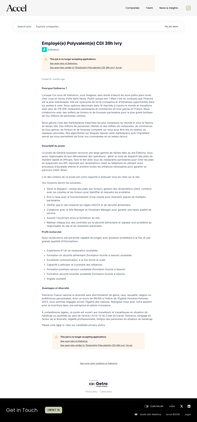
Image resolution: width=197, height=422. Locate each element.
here (58, 325)
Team (149, 8)
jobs (24, 26)
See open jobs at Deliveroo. (64, 63)
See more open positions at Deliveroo (98, 363)
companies (47, 26)
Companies (132, 8)
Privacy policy (91, 391)
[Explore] (188, 8)
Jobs (172, 406)
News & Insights (168, 8)
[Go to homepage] (16, 8)
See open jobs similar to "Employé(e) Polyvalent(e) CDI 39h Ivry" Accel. (86, 67)
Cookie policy (106, 391)
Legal (188, 414)
